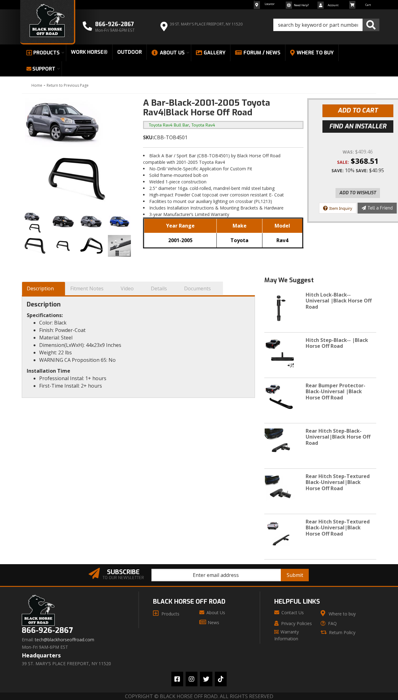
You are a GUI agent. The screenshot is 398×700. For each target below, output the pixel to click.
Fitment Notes (87, 288)
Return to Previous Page (68, 85)
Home (36, 85)
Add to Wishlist (357, 193)
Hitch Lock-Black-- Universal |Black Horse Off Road (339, 300)
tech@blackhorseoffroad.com (64, 639)
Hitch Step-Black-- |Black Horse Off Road (337, 343)
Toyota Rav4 (203, 125)
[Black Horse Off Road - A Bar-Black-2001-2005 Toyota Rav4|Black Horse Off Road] (78, 152)
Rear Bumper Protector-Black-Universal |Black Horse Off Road (335, 391)
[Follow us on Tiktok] (221, 679)
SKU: (148, 137)
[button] (326, 25)
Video (127, 288)
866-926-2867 (47, 630)
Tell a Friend (380, 208)
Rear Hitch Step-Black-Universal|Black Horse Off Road (338, 436)
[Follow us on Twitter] (206, 679)
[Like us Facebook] (177, 679)
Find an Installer (357, 126)
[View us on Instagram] (191, 679)
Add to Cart (358, 110)
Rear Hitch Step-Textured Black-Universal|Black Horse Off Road (338, 482)
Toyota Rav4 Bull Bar (169, 125)
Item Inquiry (340, 208)
